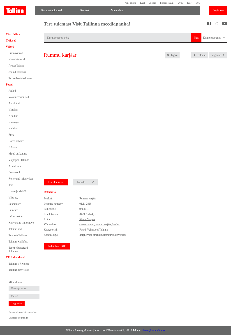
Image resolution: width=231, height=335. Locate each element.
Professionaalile (167, 3)
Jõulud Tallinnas (17, 72)
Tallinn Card (15, 229)
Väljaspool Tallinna (19, 160)
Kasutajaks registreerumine (23, 312)
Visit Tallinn (130, 3)
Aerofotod (14, 103)
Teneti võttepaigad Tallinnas (18, 249)
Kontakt (84, 10)
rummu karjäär (103, 224)
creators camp (86, 224)
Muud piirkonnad (18, 153)
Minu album (117, 10)
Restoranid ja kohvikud (21, 178)
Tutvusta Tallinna (18, 235)
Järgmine (216, 55)
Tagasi (174, 55)
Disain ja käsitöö (17, 191)
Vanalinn (13, 109)
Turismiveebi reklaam (20, 78)
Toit (11, 185)
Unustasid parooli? (18, 318)
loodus (116, 224)
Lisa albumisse (56, 182)
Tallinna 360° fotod (19, 269)
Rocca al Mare (16, 141)
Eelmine (201, 55)
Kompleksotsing (212, 37)
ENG (198, 3)
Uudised (152, 3)
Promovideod (16, 53)
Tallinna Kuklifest (18, 241)
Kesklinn (13, 116)
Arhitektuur (15, 166)
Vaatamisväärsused (19, 97)
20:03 (180, 3)
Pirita (11, 134)
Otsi (196, 37)
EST (189, 3)
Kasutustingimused (51, 10)
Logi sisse (218, 10)
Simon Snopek (87, 219)
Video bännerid (17, 59)
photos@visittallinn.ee (153, 330)
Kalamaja (13, 122)
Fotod (9, 84)
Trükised (11, 40)
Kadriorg (13, 128)
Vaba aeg (13, 197)
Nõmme (13, 147)
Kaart (142, 3)
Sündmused (15, 204)
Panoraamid (15, 172)
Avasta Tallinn (16, 65)
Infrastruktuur (16, 216)
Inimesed (13, 210)
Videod (10, 46)
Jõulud (12, 90)
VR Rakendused (15, 257)
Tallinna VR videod (19, 263)
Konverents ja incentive (21, 222)
